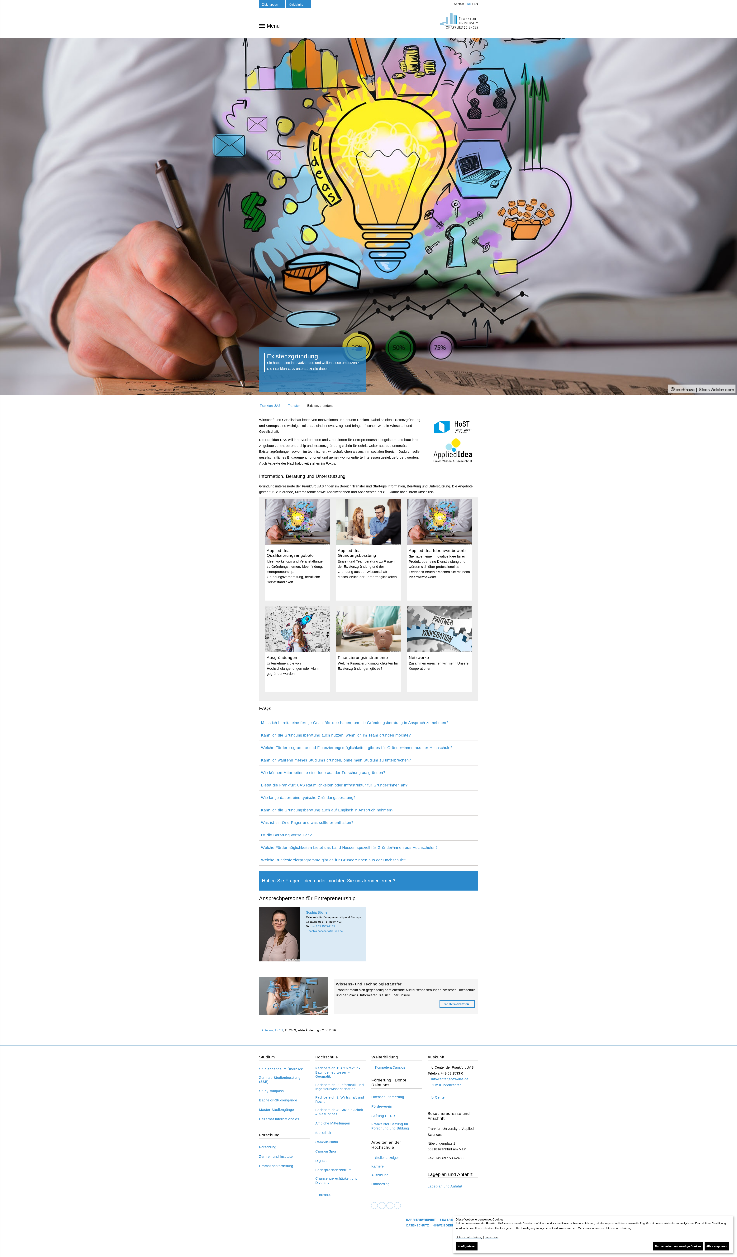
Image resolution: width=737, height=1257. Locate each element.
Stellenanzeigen (387, 1158)
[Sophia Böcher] (279, 934)
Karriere (377, 1166)
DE (469, 3)
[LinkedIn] (382, 1205)
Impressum (491, 1237)
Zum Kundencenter (446, 1085)
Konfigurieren (467, 1246)
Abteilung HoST (272, 1030)
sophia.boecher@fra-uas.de (325, 930)
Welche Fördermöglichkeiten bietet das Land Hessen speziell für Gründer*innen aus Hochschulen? (349, 847)
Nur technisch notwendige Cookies (678, 1246)
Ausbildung (379, 1175)
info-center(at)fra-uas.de (449, 1079)
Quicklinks (296, 4)
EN (476, 3)
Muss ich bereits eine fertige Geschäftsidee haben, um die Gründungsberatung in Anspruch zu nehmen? (354, 723)
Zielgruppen (270, 4)
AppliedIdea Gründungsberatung (368, 550)
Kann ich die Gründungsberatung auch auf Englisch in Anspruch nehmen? (327, 810)
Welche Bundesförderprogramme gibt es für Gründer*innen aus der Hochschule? (333, 860)
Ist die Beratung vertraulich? (286, 835)
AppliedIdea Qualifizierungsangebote (297, 550)
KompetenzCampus (390, 1067)
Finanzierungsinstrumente (368, 649)
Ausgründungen (297, 649)
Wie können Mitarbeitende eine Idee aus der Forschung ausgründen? (323, 773)
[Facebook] (374, 1205)
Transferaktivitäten (406, 996)
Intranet (325, 1195)
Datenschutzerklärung (469, 1237)
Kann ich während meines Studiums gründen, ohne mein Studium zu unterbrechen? (336, 760)
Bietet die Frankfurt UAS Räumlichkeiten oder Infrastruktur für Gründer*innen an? (334, 785)
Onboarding (380, 1184)
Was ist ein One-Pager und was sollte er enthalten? (307, 822)
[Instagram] (390, 1205)
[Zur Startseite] (459, 21)
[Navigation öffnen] (262, 25)
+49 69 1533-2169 (323, 926)
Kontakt (458, 3)
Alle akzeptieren (716, 1246)
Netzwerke (439, 649)
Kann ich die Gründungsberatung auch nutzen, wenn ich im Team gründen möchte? (336, 735)
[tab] (368, 722)
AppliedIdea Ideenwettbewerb (439, 550)
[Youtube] (397, 1205)
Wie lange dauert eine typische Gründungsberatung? (308, 797)
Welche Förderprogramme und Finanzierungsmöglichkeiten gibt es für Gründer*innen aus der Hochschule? (357, 748)
